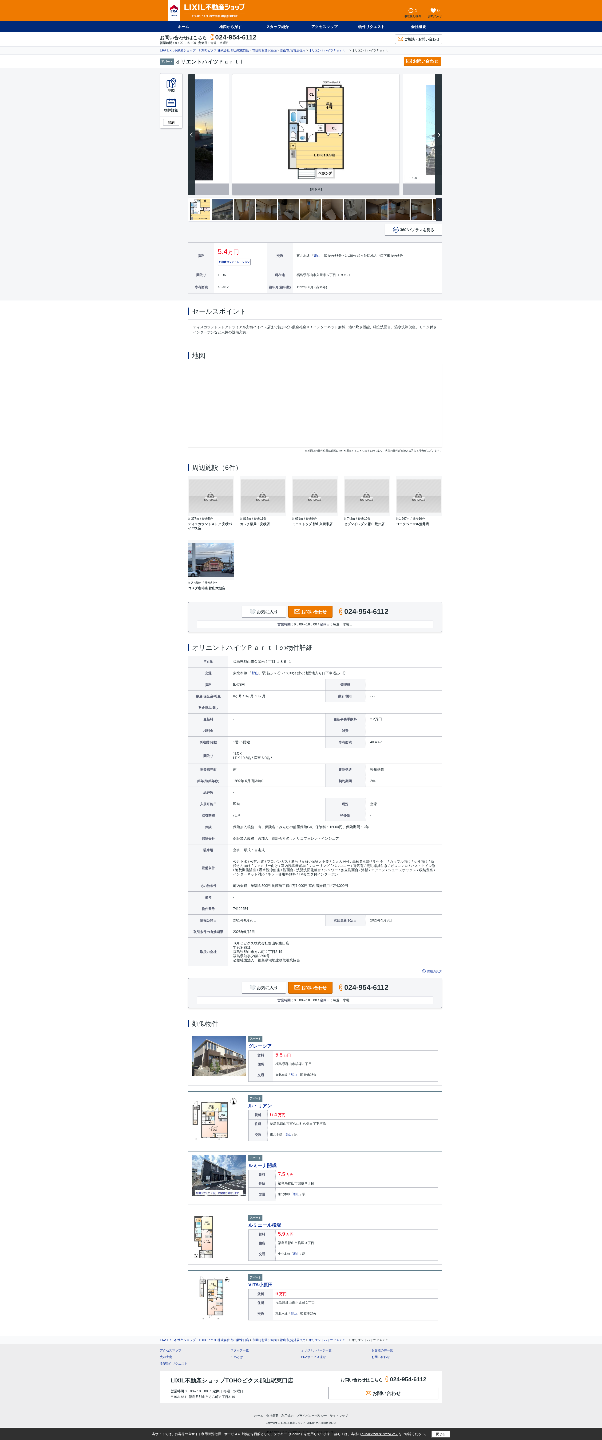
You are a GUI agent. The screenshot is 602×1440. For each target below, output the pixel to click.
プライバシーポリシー (311, 1415)
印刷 (171, 122)
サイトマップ (339, 1415)
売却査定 (166, 1357)
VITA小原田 (260, 1284)
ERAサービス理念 (313, 1357)
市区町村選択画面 (264, 50)
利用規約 (287, 1415)
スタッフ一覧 (239, 1350)
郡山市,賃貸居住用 (292, 50)
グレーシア (260, 1046)
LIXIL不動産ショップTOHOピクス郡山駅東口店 (232, 1380)
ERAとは (236, 1357)
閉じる (440, 1434)
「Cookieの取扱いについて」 (379, 1434)
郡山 (317, 256)
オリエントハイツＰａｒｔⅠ (329, 50)
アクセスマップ (170, 1350)
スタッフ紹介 (277, 27)
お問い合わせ (425, 61)
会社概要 (418, 27)
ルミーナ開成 (262, 1165)
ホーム (183, 27)
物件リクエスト (371, 27)
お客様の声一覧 (382, 1350)
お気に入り (267, 611)
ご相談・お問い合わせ (422, 39)
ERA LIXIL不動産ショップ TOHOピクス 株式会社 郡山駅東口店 (204, 50)
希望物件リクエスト (173, 1363)
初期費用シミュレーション (234, 262)
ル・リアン (260, 1105)
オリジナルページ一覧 (316, 1350)
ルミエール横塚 (264, 1225)
